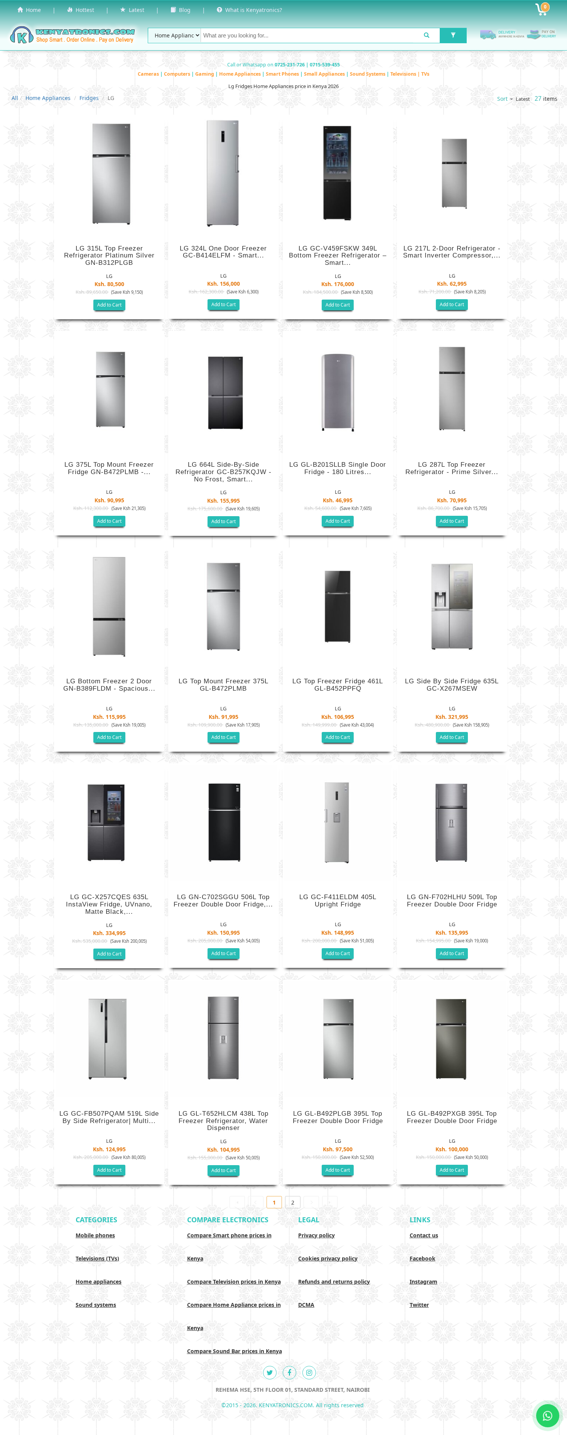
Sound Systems (368, 74)
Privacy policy (316, 1235)
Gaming (205, 74)
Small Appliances (325, 74)
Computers (177, 74)
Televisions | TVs (409, 74)
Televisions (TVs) (97, 1258)
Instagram (423, 1281)
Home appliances (99, 1281)
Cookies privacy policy (328, 1258)
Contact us (424, 1235)
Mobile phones (95, 1235)
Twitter (419, 1304)
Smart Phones (283, 74)
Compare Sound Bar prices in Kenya (234, 1351)
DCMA (306, 1304)
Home (32, 10)
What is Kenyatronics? (252, 10)
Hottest (83, 10)
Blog (183, 10)
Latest (135, 10)
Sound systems (96, 1304)
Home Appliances (240, 74)
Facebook (422, 1258)
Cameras (149, 74)
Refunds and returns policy (334, 1281)
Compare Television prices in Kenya (234, 1281)
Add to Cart (109, 305)
